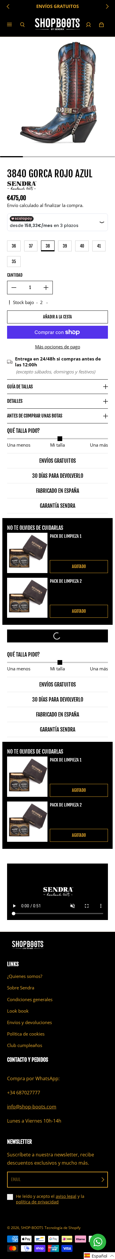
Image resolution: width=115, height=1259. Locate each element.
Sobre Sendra (20, 988)
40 (82, 245)
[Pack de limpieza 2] (27, 598)
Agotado (79, 566)
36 (14, 245)
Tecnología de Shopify (62, 1227)
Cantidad (14, 275)
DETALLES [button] (14, 401)
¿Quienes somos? (24, 976)
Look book (18, 1011)
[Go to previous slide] (8, 6)
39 (65, 245)
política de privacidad (37, 1202)
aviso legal (66, 1196)
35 (14, 261)
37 (31, 245)
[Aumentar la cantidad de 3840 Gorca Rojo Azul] (46, 287)
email (16, 1179)
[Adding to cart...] (57, 636)
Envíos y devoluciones (29, 1022)
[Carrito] (101, 24)
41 (99, 245)
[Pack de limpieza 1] (27, 553)
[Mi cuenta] (88, 24)
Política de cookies (26, 1034)
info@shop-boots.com (31, 1106)
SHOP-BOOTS (32, 1227)
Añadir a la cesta (57, 316)
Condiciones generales (29, 999)
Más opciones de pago (57, 347)
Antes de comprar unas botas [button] (34, 416)
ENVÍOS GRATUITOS (57, 6)
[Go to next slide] (107, 6)
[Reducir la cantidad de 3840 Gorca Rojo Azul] (13, 287)
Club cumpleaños (24, 1045)
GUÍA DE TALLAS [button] (20, 387)
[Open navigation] (13, 24)
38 (48, 245)
